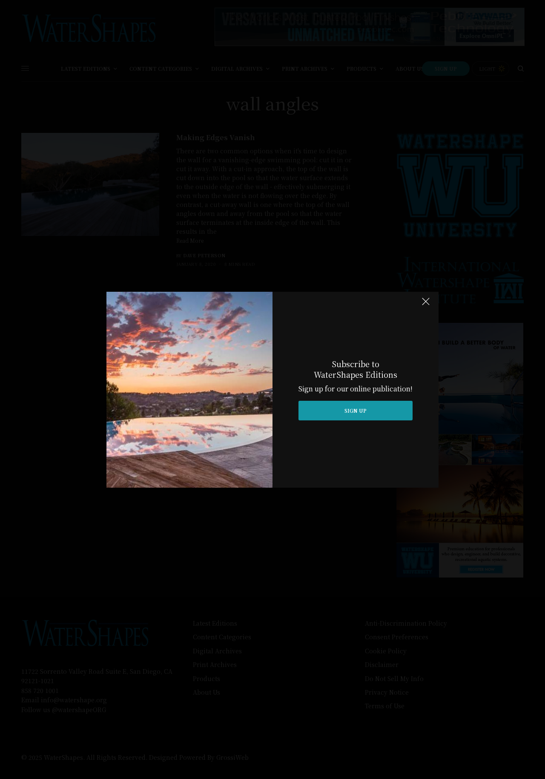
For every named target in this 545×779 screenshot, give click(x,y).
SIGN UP (355, 410)
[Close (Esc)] (425, 305)
